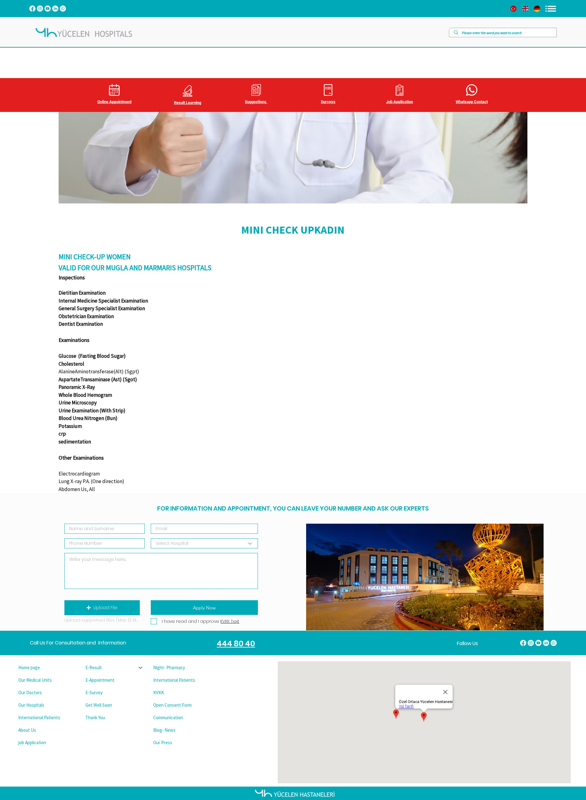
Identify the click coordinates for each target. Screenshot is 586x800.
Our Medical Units (35, 680)
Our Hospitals (31, 705)
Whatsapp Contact (472, 101)
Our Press (162, 742)
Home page (29, 667)
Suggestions (256, 101)
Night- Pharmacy (169, 667)
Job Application (399, 101)
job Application (32, 742)
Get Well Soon (98, 705)
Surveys (328, 101)
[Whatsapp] (63, 8)
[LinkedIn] (55, 8)
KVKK (158, 692)
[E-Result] (140, 667)
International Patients (39, 717)
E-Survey (94, 692)
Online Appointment (114, 101)
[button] (102, 607)
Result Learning (187, 102)
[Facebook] (32, 8)
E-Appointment (99, 680)
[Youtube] (48, 8)
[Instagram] (40, 8)
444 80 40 (236, 643)
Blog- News (164, 730)
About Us (27, 730)
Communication (168, 717)
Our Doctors (30, 692)
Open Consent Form (172, 705)
